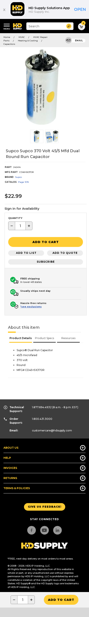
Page (23, 182)
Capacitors (9, 44)
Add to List (26, 252)
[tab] (20, 339)
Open (80, 9)
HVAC (22, 37)
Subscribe (46, 261)
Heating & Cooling (28, 40)
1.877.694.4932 (42, 407)
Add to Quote (65, 252)
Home (6, 37)
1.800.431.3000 (42, 418)
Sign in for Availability (22, 209)
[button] (68, 26)
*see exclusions (31, 306)
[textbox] (20, 226)
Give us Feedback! (44, 506)
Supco (18, 177)
